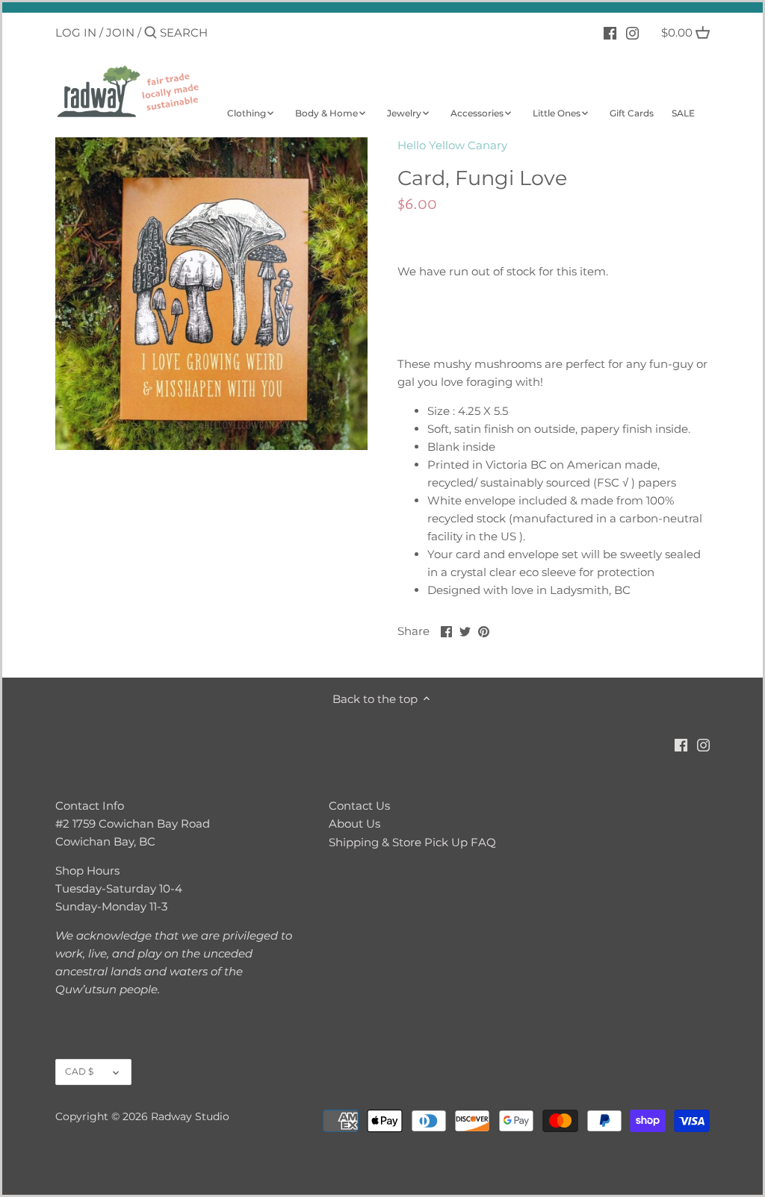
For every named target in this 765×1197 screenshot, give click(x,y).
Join (120, 32)
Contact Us (359, 805)
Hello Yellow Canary (452, 145)
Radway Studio (190, 1116)
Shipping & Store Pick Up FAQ (412, 842)
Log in (75, 32)
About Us (354, 823)
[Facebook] (610, 32)
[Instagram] (632, 32)
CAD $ (79, 1071)
